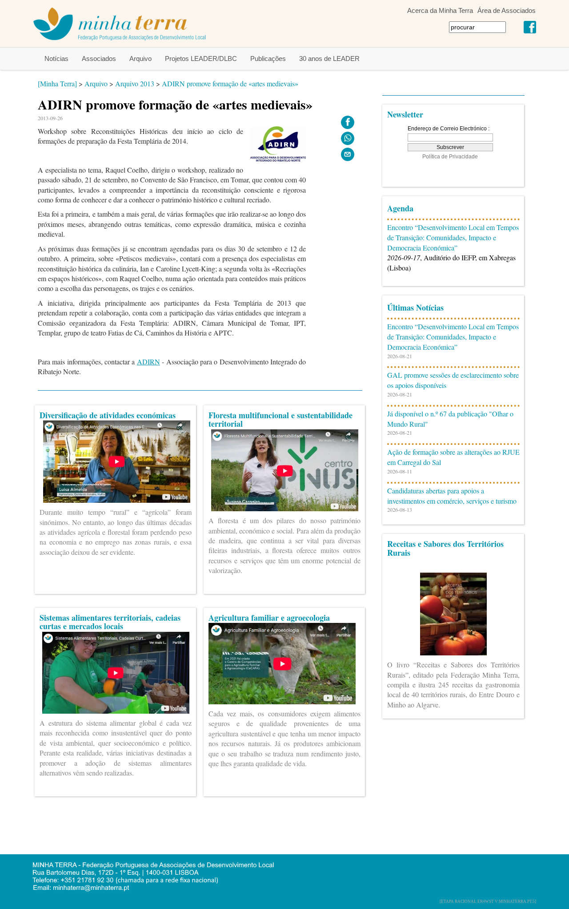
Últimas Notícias (415, 307)
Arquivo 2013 (134, 83)
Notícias (56, 58)
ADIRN (148, 361)
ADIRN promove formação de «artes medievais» (230, 83)
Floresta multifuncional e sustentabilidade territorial (280, 419)
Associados (99, 58)
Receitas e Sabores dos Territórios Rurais (445, 548)
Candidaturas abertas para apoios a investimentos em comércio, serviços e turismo (452, 495)
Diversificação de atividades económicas (108, 415)
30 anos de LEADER (329, 58)
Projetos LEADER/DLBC (201, 58)
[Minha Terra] (57, 83)
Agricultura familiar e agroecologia (269, 617)
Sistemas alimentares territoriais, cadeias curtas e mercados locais (110, 622)
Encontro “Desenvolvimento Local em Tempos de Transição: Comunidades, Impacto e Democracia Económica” (453, 237)
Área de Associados (506, 10)
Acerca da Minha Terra (440, 10)
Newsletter (405, 114)
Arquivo (140, 58)
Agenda (400, 208)
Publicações (268, 58)
